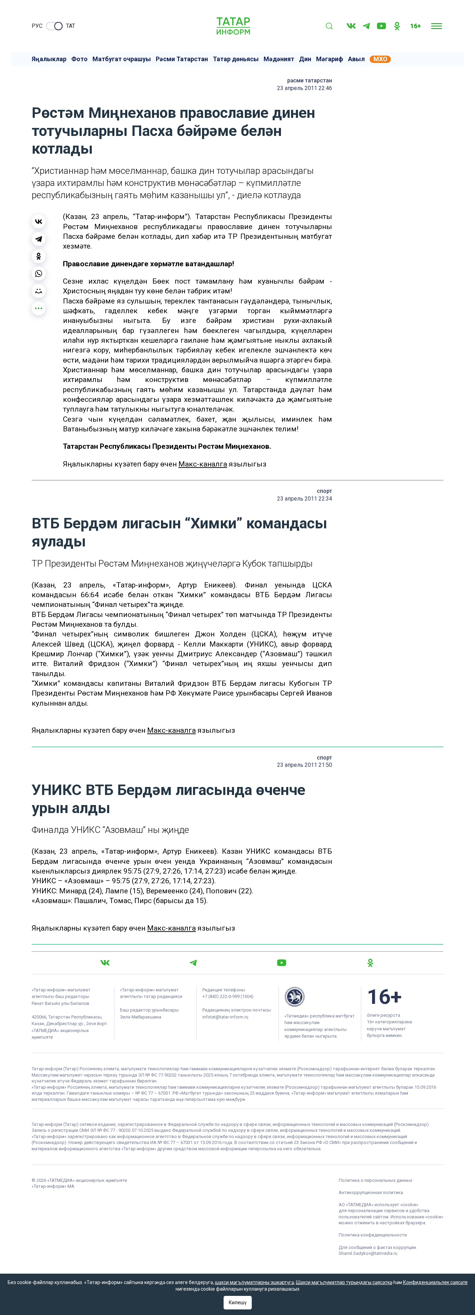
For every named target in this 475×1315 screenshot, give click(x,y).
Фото (79, 59)
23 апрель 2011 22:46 (304, 88)
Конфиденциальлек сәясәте (435, 1282)
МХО (380, 59)
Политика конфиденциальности (373, 1234)
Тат (70, 26)
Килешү (238, 1302)
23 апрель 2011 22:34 (304, 498)
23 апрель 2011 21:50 (304, 765)
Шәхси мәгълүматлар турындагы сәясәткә (344, 1282)
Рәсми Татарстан (182, 59)
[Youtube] (381, 26)
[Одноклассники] (39, 256)
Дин (305, 59)
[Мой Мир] (39, 291)
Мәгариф (329, 59)
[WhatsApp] (39, 274)
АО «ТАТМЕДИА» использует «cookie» (378, 1204)
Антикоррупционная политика (371, 1192)
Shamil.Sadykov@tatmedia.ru (368, 1253)
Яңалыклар (49, 59)
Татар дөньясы (236, 59)
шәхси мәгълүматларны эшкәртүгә (254, 1282)
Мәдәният (279, 59)
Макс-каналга (202, 464)
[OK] (397, 26)
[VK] (351, 26)
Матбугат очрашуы (121, 59)
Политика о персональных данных (375, 1180)
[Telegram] (366, 26)
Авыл (356, 59)
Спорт (324, 491)
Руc (37, 26)
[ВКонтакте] (39, 221)
